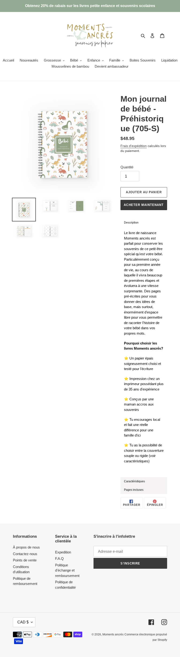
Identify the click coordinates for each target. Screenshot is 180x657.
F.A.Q (59, 558)
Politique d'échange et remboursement (67, 570)
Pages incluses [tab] (133, 489)
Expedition (63, 552)
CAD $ (23, 622)
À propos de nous (26, 547)
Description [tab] (131, 222)
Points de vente (25, 560)
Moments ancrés (113, 634)
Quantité (126, 167)
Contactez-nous (25, 554)
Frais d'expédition (133, 146)
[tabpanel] (143, 352)
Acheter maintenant (144, 205)
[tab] (143, 481)
